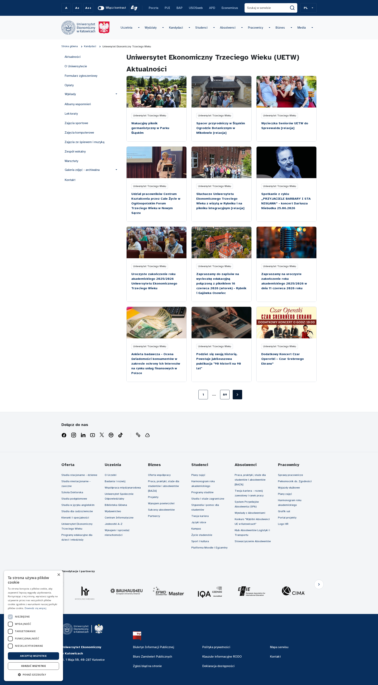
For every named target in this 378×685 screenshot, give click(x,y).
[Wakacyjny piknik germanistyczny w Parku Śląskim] (156, 92)
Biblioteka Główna (116, 505)
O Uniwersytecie (76, 66)
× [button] (58, 574)
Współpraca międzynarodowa (123, 487)
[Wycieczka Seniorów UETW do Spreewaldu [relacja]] (286, 92)
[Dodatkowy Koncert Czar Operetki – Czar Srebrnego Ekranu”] (286, 322)
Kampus (196, 528)
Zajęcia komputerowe (79, 133)
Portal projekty (287, 517)
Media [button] (301, 28)
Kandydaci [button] (176, 28)
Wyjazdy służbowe (289, 487)
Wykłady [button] (70, 94)
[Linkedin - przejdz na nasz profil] (83, 435)
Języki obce (198, 522)
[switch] (101, 8)
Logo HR (283, 524)
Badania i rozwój (115, 481)
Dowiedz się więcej (35, 608)
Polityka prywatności (216, 647)
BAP (179, 8)
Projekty (153, 497)
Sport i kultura (200, 541)
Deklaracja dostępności (218, 666)
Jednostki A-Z (113, 524)
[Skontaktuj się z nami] (138, 435)
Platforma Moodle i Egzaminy (209, 547)
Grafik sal (284, 511)
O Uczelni (110, 475)
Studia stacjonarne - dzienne (79, 475)
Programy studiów (202, 492)
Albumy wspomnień (78, 104)
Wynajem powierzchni (161, 503)
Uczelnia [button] (126, 28)
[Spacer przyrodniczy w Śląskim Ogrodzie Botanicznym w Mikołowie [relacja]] (221, 92)
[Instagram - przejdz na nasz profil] (73, 435)
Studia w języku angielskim (77, 505)
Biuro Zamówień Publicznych (152, 657)
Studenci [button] (201, 28)
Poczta (153, 8)
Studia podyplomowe (74, 498)
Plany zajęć (198, 475)
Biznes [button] (280, 28)
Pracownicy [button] (255, 28)
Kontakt (70, 180)
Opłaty (69, 85)
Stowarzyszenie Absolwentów (253, 541)
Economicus (229, 8)
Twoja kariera (200, 516)
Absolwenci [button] (227, 28)
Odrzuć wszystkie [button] (33, 666)
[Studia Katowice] (85, 27)
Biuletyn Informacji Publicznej (153, 647)
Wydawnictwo (113, 511)
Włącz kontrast (116, 8)
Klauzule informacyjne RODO (222, 657)
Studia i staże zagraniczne (207, 498)
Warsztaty (71, 161)
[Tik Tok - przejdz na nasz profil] (120, 435)
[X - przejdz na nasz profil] (102, 435)
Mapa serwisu (279, 647)
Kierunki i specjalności (75, 517)
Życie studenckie (201, 535)
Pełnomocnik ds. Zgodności (295, 481)
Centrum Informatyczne (119, 517)
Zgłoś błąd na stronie (147, 666)
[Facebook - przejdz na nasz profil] (64, 435)
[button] (308, 8)
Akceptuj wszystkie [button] (33, 656)
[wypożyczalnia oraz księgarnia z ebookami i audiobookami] (147, 435)
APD (212, 8)
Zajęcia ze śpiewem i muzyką (84, 142)
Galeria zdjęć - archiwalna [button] (82, 170)
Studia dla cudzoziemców (77, 511)
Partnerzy (154, 516)
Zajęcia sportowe (76, 123)
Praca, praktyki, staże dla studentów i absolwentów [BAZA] (163, 486)
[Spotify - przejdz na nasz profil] (111, 435)
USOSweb (196, 8)
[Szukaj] (292, 8)
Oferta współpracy (159, 475)
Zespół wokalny (75, 151)
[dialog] (33, 626)
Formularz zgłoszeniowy (81, 76)
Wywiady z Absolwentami (250, 513)
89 (225, 395)
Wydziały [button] (151, 28)
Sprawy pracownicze (290, 475)
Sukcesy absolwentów (161, 509)
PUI (167, 8)
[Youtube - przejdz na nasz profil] (92, 435)
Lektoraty (71, 114)
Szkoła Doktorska (72, 492)
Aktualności (73, 57)
